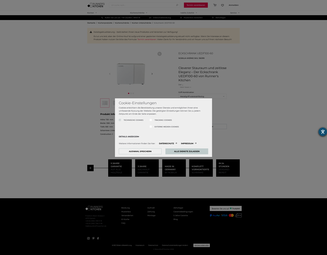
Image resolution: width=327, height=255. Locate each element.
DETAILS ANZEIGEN (128, 136)
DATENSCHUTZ (166, 143)
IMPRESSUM (187, 143)
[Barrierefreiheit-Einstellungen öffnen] (323, 132)
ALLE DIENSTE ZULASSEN (187, 151)
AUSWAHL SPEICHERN (140, 151)
